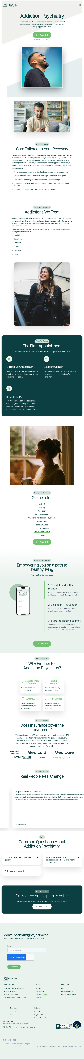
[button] (80, 5)
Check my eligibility (61, 757)
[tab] (63, 589)
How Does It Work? (42, 39)
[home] (10, 5)
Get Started (42, 35)
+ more (42, 757)
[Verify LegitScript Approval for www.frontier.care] (77, 1024)
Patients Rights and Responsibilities (48, 1046)
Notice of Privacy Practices (72, 1046)
